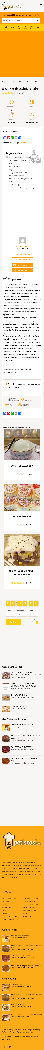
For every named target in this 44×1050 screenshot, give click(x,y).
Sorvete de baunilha (22, 466)
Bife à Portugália (17, 1004)
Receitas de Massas (30, 904)
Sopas (25, 913)
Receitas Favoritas (22, 270)
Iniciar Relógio (13, 622)
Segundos (32, 611)
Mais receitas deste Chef (22, 254)
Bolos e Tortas (7, 907)
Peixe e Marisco (29, 901)
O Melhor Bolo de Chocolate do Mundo (26, 1014)
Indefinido (32, 122)
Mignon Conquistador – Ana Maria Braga (22, 572)
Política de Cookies (9, 1032)
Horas (10, 611)
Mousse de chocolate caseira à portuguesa (25, 737)
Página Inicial (6, 82)
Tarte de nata (16, 984)
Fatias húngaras (22, 516)
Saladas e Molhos (29, 910)
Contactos (17, 1030)
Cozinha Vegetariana (9, 916)
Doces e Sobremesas (10, 919)
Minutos (20, 611)
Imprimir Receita (12, 131)
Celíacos (5, 913)
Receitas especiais (30, 907)
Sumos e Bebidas (29, 916)
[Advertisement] (22, 54)
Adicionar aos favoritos (22, 259)
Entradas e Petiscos (30, 898)
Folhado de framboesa (21, 706)
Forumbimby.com (9, 373)
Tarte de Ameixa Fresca (21, 747)
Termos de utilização (25, 1032)
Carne (4, 910)
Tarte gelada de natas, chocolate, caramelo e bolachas (26, 673)
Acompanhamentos (9, 898)
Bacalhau (5, 901)
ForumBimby (22, 248)
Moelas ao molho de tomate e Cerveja (25, 759)
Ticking (35, 620)
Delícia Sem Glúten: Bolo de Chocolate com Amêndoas (23, 685)
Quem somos (7, 1030)
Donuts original (19, 695)
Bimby (15, 82)
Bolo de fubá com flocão (22, 724)
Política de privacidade (30, 1030)
